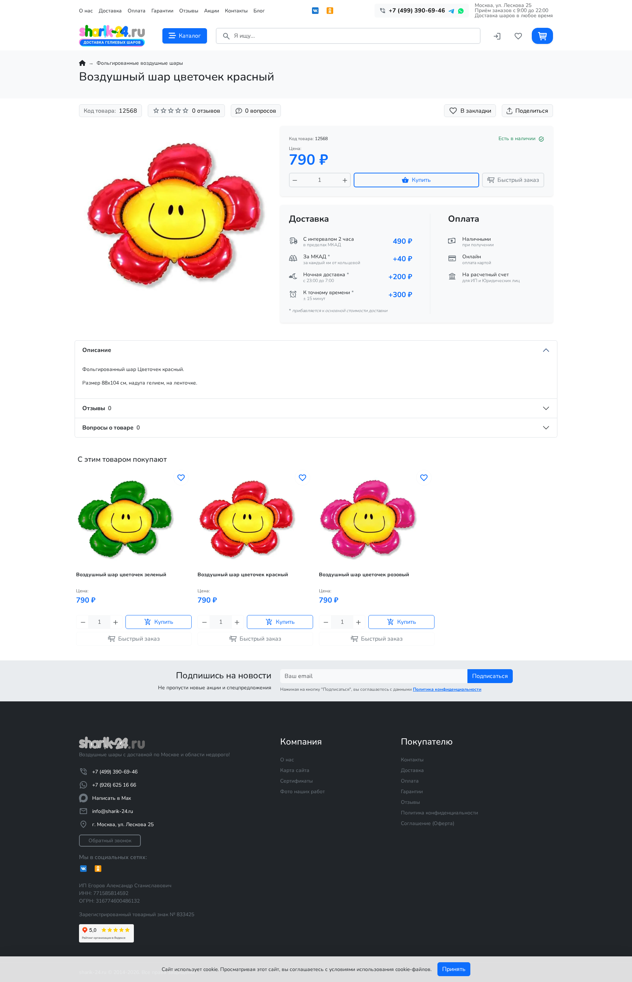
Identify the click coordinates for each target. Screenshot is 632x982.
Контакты (236, 10)
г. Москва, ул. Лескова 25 (123, 824)
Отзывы (188, 10)
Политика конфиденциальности (439, 812)
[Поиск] (226, 36)
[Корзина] (542, 36)
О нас (86, 10)
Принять (454, 969)
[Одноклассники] (330, 10)
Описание (96, 350)
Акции (211, 10)
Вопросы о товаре (111, 428)
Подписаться (490, 676)
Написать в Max (111, 798)
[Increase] (345, 180)
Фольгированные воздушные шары (140, 63)
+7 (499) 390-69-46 (115, 771)
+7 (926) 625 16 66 (114, 785)
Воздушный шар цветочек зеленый (121, 574)
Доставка (110, 10)
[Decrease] (295, 180)
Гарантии (162, 10)
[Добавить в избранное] (181, 478)
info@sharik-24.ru (112, 811)
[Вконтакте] (315, 10)
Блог (259, 10)
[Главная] (82, 63)
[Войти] (497, 36)
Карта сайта (294, 770)
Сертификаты (296, 780)
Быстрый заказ (518, 180)
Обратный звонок (110, 840)
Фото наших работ (302, 791)
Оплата (137, 10)
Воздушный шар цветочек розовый (364, 574)
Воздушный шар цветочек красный (243, 574)
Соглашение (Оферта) (427, 823)
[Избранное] (518, 36)
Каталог (190, 36)
